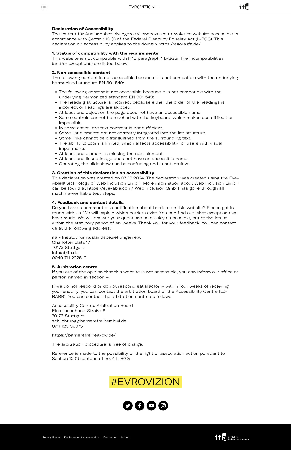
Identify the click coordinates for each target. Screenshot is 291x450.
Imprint (125, 437)
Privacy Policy (51, 437)
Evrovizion (142, 6)
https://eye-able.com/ (110, 188)
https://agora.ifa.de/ (179, 43)
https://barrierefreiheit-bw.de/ (84, 335)
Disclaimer (110, 437)
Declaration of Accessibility (81, 437)
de (45, 7)
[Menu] (158, 7)
